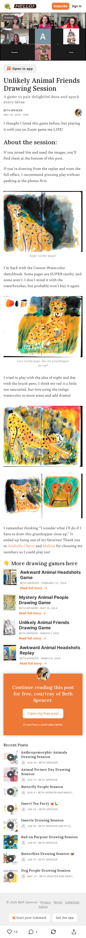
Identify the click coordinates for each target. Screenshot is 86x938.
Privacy (45, 902)
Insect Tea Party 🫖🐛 (39, 803)
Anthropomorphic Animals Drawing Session (44, 754)
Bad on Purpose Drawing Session (49, 837)
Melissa (49, 546)
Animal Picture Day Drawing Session (45, 771)
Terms (57, 902)
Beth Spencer (13, 110)
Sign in (77, 6)
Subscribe (60, 6)
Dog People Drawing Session (45, 870)
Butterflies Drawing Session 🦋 (47, 854)
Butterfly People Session (42, 787)
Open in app (22, 68)
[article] (43, 757)
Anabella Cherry (21, 546)
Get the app (65, 918)
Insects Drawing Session (42, 820)
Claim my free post (43, 713)
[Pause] (5, 56)
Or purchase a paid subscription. (43, 724)
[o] (10, 757)
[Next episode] (15, 56)
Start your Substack (31, 918)
